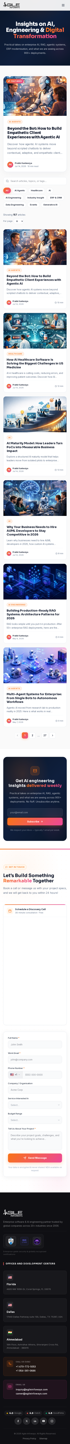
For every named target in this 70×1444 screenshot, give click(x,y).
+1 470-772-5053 (26, 1366)
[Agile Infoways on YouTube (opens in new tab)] (43, 1421)
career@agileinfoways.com (31, 1393)
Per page (8, 221)
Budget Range (15, 1113)
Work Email (14, 1053)
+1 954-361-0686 (25, 1370)
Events (33, 204)
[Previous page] (17, 735)
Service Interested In (18, 1098)
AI (50, 190)
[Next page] (52, 735)
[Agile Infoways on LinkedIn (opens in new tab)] (35, 1421)
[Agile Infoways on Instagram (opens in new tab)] (52, 1421)
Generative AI (50, 204)
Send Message (37, 1157)
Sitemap (43, 1438)
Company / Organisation (20, 1083)
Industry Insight (35, 197)
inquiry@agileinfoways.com (32, 1389)
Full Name (13, 1038)
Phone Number (16, 1068)
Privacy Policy (29, 1438)
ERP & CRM (56, 197)
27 (44, 735)
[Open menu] (63, 5)
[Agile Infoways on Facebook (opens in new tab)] (18, 1421)
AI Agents (20, 190)
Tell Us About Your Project (22, 1128)
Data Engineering (15, 204)
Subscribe (33, 821)
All (7, 190)
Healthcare (36, 190)
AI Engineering (13, 197)
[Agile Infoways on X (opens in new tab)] (26, 1421)
